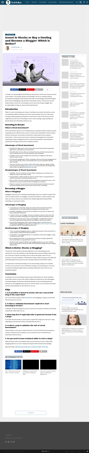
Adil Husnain (16, 47)
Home (27, 2)
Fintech (34, 2)
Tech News (42, 2)
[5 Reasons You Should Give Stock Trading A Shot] (31, 364)
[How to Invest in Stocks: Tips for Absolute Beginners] (48, 364)
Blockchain (52, 2)
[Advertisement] (44, 18)
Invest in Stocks (42, 347)
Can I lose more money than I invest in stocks (12, 372)
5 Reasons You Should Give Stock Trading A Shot (30, 372)
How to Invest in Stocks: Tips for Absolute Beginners (48, 372)
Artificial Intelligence (66, 2)
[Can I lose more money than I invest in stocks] (13, 364)
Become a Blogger (21, 347)
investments (29, 297)
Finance (78, 2)
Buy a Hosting (32, 347)
